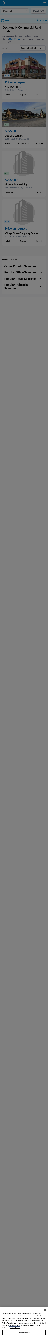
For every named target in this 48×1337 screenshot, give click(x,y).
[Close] (45, 1310)
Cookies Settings (24, 1333)
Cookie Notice (15, 1328)
